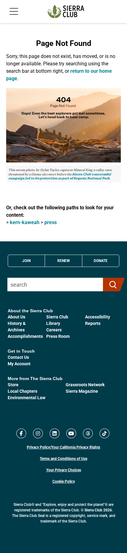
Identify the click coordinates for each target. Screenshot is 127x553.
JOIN (26, 260)
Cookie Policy (63, 481)
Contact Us (18, 357)
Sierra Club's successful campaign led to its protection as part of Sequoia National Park (59, 176)
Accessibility (97, 317)
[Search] (111, 284)
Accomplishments (25, 336)
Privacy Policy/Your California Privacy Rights (63, 446)
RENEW (63, 260)
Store (13, 384)
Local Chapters (22, 391)
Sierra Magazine (82, 391)
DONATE (101, 260)
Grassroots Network (85, 384)
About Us (16, 317)
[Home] (65, 11)
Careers (54, 330)
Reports (92, 323)
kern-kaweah (24, 222)
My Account (19, 364)
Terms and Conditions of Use (63, 458)
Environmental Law (26, 397)
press (50, 222)
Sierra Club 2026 (98, 509)
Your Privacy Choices (63, 469)
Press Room (58, 336)
